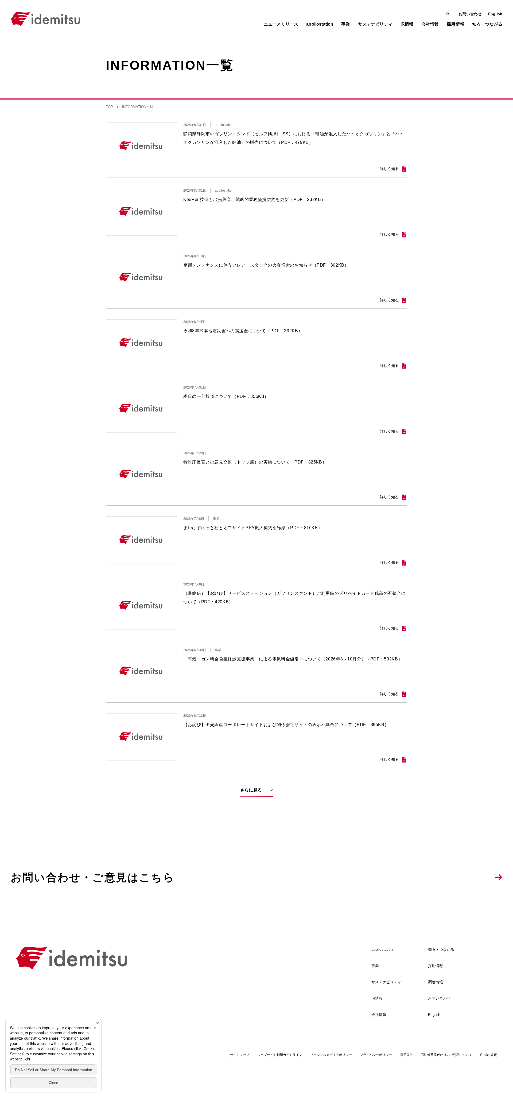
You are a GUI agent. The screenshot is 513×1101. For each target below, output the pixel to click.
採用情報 (435, 966)
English (495, 14)
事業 (375, 966)
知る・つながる (441, 949)
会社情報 (378, 1014)
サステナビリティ (386, 982)
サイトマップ (239, 1055)
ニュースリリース (281, 24)
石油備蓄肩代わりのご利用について (446, 1055)
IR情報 (377, 998)
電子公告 (406, 1055)
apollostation (382, 949)
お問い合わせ (470, 14)
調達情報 (435, 982)
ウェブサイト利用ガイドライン (279, 1055)
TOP (109, 107)
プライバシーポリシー (376, 1055)
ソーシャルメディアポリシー (331, 1055)
